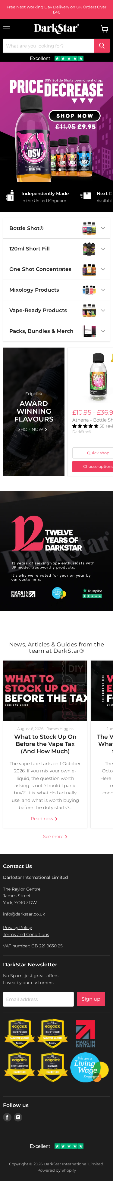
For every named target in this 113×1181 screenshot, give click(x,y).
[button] (85, 426)
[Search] (102, 46)
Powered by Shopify (56, 1170)
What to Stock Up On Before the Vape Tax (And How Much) (45, 744)
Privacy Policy (17, 927)
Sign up (91, 999)
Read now (43, 818)
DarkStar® (81, 431)
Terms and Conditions (26, 934)
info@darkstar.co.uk (24, 914)
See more (53, 836)
